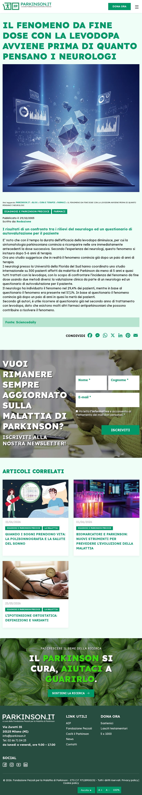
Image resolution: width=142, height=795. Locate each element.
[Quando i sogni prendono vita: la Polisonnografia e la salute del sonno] (35, 499)
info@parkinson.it (14, 736)
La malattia (51, 528)
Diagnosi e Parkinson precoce (26, 211)
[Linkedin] (25, 766)
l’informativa (99, 411)
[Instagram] (12, 766)
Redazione (24, 221)
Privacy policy (130, 780)
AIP (68, 723)
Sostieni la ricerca (68, 693)
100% (116, 790)
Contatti (71, 744)
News (69, 739)
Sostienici (107, 723)
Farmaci (59, 211)
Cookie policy (71, 783)
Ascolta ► (86, 790)
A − (108, 790)
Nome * (84, 380)
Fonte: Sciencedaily (20, 322)
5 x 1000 (106, 734)
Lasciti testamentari (114, 728)
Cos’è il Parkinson (77, 734)
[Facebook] (5, 766)
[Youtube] (18, 766)
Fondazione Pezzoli (79, 728)
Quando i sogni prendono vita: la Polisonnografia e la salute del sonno (35, 539)
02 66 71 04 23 (17, 740)
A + (100, 790)
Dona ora (119, 6)
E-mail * (84, 397)
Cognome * (119, 380)
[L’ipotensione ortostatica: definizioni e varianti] (35, 580)
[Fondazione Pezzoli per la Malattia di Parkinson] (37, 5)
